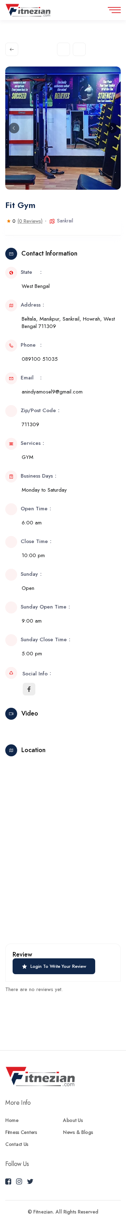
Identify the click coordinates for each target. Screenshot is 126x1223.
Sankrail (65, 220)
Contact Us (16, 1144)
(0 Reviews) (30, 221)
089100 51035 (40, 359)
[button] (14, 128)
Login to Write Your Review (58, 966)
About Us (73, 1120)
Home (12, 1120)
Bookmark (79, 49)
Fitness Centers (21, 1132)
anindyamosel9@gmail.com (52, 392)
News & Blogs (78, 1132)
